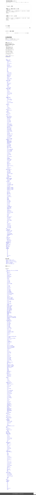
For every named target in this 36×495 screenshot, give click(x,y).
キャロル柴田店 (8, 195)
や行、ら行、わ (8, 255)
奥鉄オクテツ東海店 (9, 147)
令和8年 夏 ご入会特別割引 (9, 262)
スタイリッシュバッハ (9, 92)
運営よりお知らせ (8, 246)
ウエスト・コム (8, 190)
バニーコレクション (9, 74)
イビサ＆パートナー (9, 61)
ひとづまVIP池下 (9, 217)
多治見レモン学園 (9, 207)
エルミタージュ (8, 232)
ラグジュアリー (8, 354)
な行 (7, 252)
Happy (7, 174)
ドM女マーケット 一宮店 (9, 297)
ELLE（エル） (8, 321)
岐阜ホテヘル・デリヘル (8, 169)
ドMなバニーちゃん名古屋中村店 (10, 347)
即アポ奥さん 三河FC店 (9, 305)
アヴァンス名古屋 (9, 144)
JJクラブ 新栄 (8, 324)
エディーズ (8, 64)
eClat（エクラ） (9, 239)
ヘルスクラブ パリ (9, 219)
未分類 (6, 426)
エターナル (8, 334)
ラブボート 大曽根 (9, 357)
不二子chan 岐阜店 (9, 303)
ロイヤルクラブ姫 (9, 87)
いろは (7, 62)
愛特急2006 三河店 (9, 117)
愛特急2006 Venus (9, 142)
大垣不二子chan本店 (9, 308)
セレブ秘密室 (8, 205)
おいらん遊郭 (8, 326)
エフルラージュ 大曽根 (9, 230)
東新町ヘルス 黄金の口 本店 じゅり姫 (12, 8)
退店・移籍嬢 (7, 431)
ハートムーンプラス (9, 73)
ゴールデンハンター (9, 196)
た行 (7, 484)
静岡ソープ (7, 479)
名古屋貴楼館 (8, 158)
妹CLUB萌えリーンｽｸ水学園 (10, 188)
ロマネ (7, 96)
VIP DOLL (8, 175)
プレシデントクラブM (9, 93)
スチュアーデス (8, 445)
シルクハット (8, 112)
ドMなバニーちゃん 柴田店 (10, 345)
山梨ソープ (7, 415)
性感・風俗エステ (8, 419)
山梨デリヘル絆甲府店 (9, 178)
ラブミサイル (8, 79)
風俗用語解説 (7, 248)
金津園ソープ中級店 (8, 88)
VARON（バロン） (9, 375)
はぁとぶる (8, 386)
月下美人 (8, 370)
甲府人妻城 (8, 318)
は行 (7, 253)
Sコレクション (8, 277)
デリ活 (7, 155)
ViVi (7, 444)
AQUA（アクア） (9, 171)
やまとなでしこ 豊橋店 (9, 138)
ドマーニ (8, 106)
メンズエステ (7, 238)
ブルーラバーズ (8, 447)
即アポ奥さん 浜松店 (9, 306)
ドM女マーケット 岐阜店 (9, 173)
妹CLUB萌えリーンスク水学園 (10, 365)
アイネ (7, 284)
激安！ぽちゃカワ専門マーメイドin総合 (11, 316)
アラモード (8, 378)
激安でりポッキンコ (9, 127)
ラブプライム (8, 356)
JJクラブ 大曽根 (9, 323)
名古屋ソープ (7, 104)
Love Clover (8, 180)
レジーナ (8, 103)
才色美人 (8, 198)
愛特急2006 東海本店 (9, 410)
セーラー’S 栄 (8, 343)
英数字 (7, 256)
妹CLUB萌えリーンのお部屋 (10, 189)
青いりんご (8, 60)
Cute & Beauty (8, 126)
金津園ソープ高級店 (8, 97)
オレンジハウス (8, 416)
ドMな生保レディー (9, 210)
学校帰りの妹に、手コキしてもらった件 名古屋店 (12, 270)
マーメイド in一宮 (9, 136)
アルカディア (8, 185)
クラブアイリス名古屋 (9, 391)
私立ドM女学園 (8, 172)
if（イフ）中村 (8, 186)
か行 (7, 482)
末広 (7, 70)
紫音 (7, 470)
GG (7, 452)
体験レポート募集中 (8, 244)
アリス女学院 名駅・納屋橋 (10, 184)
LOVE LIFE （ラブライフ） (10, 165)
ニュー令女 (8, 107)
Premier (8, 453)
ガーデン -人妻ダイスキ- (9, 292)
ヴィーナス (8, 449)
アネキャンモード (9, 287)
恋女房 (7, 197)
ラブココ (8, 164)
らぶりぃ (8, 166)
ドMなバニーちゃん (9, 211)
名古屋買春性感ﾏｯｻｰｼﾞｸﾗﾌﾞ (10, 234)
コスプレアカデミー (9, 459)
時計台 (7, 85)
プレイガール (8, 464)
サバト (7, 460)
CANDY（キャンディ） (9, 451)
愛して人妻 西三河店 (9, 116)
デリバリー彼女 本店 (9, 156)
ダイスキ (8, 295)
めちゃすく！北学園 (9, 220)
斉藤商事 (8, 199)
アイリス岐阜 (8, 286)
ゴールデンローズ (9, 376)
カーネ (7, 148)
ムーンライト (8, 94)
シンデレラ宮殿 (8, 153)
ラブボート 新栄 (9, 226)
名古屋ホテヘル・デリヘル (9, 139)
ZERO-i (8, 71)
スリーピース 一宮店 (9, 130)
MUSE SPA (8, 235)
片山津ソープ (7, 109)
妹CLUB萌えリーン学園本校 (10, 187)
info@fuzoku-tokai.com (8, 56)
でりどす (8, 157)
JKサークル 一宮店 (9, 128)
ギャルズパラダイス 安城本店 (10, 293)
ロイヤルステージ (9, 167)
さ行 (7, 483)
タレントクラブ (8, 113)
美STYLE (8, 411)
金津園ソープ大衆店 (8, 80)
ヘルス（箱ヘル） (8, 181)
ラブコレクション (9, 355)
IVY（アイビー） (9, 118)
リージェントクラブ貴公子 (10, 102)
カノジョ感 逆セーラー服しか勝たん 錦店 (11, 336)
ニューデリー (8, 399)
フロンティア (8, 218)
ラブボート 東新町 (9, 227)
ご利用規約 (7, 247)
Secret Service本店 (9, 129)
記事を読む (7, 12)
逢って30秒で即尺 (9, 145)
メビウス (8, 221)
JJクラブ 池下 (8, 200)
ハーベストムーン (9, 108)
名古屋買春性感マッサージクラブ (10, 425)
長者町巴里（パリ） (9, 208)
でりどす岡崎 (8, 281)
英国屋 (7, 430)
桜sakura (8, 314)
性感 (6, 228)
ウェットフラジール (9, 63)
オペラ (7, 335)
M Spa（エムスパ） (9, 374)
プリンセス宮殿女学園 (9, 135)
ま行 (7, 254)
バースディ (8, 86)
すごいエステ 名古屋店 (9, 233)
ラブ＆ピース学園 (9, 179)
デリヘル (7, 271)
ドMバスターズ (8, 296)
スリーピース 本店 (9, 154)
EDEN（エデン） (9, 146)
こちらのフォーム (9, 40)
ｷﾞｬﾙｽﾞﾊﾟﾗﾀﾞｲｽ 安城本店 (9, 125)
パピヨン (8, 215)
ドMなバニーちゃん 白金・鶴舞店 (10, 346)
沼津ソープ (7, 114)
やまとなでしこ (8, 137)
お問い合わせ (7, 245)
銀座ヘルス (8, 480)
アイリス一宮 (8, 119)
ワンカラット (8, 168)
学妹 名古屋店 (8, 237)
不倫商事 (8, 304)
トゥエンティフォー (9, 72)
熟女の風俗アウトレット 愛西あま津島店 (11, 317)
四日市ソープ (7, 413)
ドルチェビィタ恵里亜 (9, 99)
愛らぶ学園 (8, 143)
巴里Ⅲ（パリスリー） (9, 216)
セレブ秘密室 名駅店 (9, 206)
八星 (7, 95)
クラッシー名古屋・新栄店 (10, 390)
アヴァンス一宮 (8, 120)
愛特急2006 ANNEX (9, 408)
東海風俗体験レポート (11, 1)
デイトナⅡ (8, 209)
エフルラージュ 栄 (9, 231)
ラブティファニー (9, 101)
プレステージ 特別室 (9, 78)
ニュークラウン (8, 428)
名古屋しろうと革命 (9, 159)
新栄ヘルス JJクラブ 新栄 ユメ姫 (10, 263)
